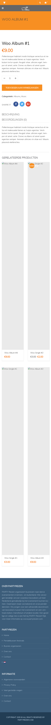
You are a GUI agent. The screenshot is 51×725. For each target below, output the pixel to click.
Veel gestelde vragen (13, 690)
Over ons (8, 651)
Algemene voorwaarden (14, 679)
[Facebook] (15, 104)
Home (6, 635)
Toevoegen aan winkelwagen (22, 87)
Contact (7, 656)
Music (23, 96)
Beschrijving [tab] (11, 114)
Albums (17, 96)
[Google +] (28, 104)
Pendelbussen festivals (14, 640)
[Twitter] (22, 104)
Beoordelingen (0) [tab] (14, 119)
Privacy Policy (10, 685)
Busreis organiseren (12, 646)
